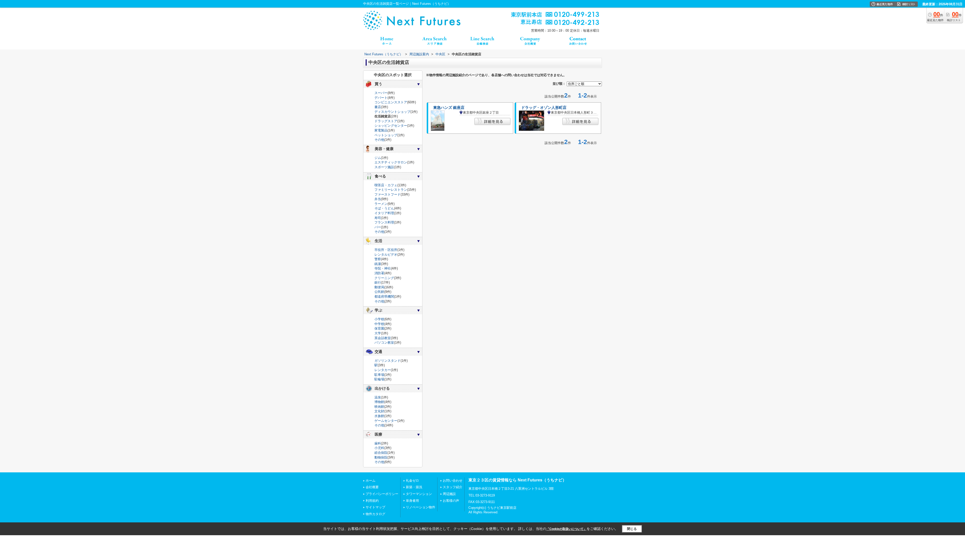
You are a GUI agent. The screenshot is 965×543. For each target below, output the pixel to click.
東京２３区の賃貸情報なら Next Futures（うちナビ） (517, 480)
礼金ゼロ (412, 480)
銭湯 (377, 264)
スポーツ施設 (384, 167)
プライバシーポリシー (382, 494)
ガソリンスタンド (387, 361)
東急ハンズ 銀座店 (448, 108)
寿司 (377, 218)
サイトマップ (375, 507)
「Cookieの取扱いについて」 (566, 529)
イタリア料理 (384, 213)
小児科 (379, 448)
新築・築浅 (414, 487)
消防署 (379, 273)
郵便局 (379, 287)
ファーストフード (387, 194)
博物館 (379, 402)
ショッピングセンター (390, 125)
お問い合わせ (452, 480)
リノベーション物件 (420, 507)
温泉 (377, 397)
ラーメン (381, 204)
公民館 (379, 292)
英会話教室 (382, 338)
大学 (377, 333)
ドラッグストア (385, 121)
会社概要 (372, 487)
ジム (377, 158)
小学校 (379, 319)
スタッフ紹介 (452, 487)
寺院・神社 (382, 268)
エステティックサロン (390, 162)
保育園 (379, 328)
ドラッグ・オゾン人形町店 (543, 108)
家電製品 (381, 130)
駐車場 (379, 375)
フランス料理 (384, 222)
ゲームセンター (385, 421)
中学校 (379, 324)
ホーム (370, 480)
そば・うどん (384, 208)
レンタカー (382, 370)
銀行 (377, 282)
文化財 (379, 411)
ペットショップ (385, 135)
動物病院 (381, 457)
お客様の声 (451, 501)
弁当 (377, 199)
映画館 (379, 407)
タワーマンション (419, 494)
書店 (377, 107)
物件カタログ (375, 514)
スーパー (381, 93)
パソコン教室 (384, 342)
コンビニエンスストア (390, 102)
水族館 (379, 416)
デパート (381, 98)
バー (377, 227)
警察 (377, 259)
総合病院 (381, 453)
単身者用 (412, 501)
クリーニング (384, 278)
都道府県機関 (384, 296)
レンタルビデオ (385, 254)
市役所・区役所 (385, 250)
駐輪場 (379, 379)
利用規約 (372, 501)
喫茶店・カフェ (385, 185)
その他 (379, 140)
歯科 (377, 443)
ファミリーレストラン (390, 190)
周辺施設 (449, 494)
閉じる (632, 529)
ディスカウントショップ (392, 112)
